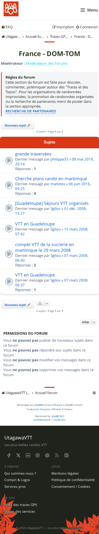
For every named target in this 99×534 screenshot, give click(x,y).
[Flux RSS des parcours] (56, 455)
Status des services (19, 511)
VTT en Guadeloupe (35, 224)
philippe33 (59, 159)
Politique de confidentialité (73, 480)
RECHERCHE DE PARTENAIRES (31, 111)
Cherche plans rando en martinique (51, 178)
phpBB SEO (58, 416)
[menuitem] (7, 27)
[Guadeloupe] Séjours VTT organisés (52, 203)
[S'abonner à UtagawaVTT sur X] (18, 455)
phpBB (38, 405)
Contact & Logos (17, 480)
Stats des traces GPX (20, 505)
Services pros (15, 486)
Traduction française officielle (44, 409)
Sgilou (55, 208)
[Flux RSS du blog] (66, 455)
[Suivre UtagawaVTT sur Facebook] (8, 455)
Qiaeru (68, 409)
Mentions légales (65, 473)
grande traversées (33, 154)
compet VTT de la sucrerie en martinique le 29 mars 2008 (44, 247)
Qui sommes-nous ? (20, 473)
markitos (57, 183)
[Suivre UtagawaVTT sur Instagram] (37, 455)
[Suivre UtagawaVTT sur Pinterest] (47, 455)
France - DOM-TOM (49, 53)
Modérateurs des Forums (47, 63)
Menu (92, 10)
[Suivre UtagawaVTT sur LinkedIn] (28, 455)
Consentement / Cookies (70, 486)
